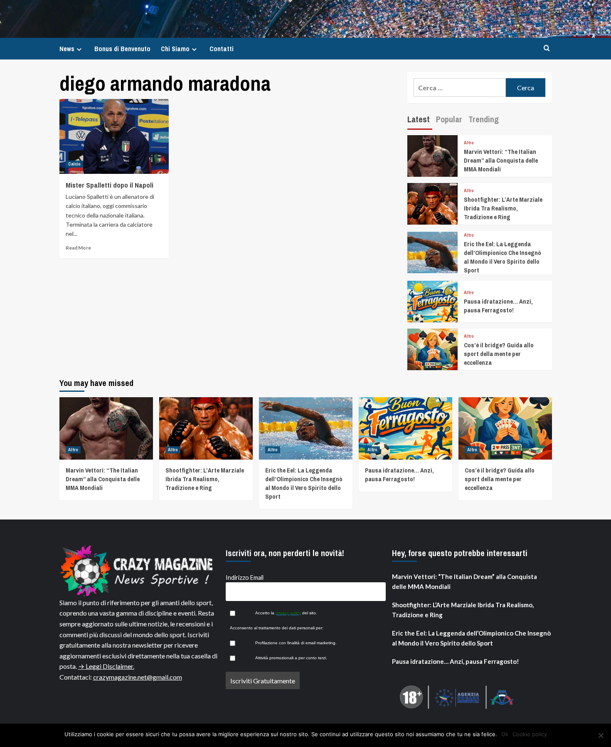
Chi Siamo (175, 48)
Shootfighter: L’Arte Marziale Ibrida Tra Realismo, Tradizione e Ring (503, 208)
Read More (78, 248)
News (66, 48)
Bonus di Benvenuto (122, 48)
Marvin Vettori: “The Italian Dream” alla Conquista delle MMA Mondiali (501, 160)
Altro (469, 143)
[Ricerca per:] (460, 87)
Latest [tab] (418, 119)
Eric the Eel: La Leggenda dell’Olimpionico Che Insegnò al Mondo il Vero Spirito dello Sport (502, 257)
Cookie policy (529, 734)
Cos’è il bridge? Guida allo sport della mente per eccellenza (499, 354)
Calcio (74, 164)
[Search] (547, 48)
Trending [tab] (483, 119)
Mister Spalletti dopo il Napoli (109, 185)
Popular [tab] (449, 119)
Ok (504, 734)
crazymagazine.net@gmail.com (137, 677)
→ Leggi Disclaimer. (106, 666)
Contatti (221, 48)
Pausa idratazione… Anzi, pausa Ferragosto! (498, 305)
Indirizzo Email (245, 577)
